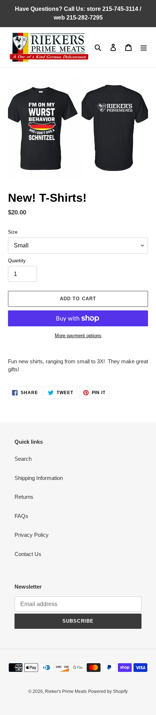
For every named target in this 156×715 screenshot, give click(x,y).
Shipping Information (39, 478)
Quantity (17, 260)
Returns (24, 497)
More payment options (78, 335)
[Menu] (143, 47)
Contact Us (28, 554)
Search (23, 459)
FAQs (21, 516)
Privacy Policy (32, 535)
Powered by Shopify (108, 691)
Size (12, 232)
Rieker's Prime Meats (66, 691)
